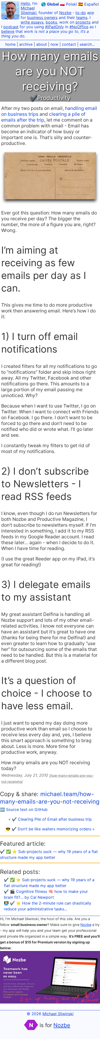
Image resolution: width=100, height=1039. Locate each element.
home (10, 44)
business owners (42, 17)
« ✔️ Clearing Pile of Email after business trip (50, 819)
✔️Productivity (50, 97)
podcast (10, 26)
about (41, 44)
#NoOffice (78, 26)
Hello (25, 3)
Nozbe (65, 12)
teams (81, 17)
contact (69, 44)
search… (87, 44)
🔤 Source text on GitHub (24, 809)
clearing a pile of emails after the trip (43, 117)
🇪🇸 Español (88, 4)
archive (26, 44)
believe (7, 31)
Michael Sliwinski (28, 10)
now (54, 44)
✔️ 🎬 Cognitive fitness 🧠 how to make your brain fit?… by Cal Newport (46, 894)
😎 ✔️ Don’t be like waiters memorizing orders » (50, 828)
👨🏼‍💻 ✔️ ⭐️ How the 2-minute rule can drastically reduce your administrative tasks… (47, 906)
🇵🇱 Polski (68, 4)
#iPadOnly (54, 26)
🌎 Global (50, 4)
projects (83, 22)
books (51, 22)
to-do (80, 12)
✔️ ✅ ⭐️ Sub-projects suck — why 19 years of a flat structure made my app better (49, 882)
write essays (32, 22)
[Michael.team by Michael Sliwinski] (10, 11)
